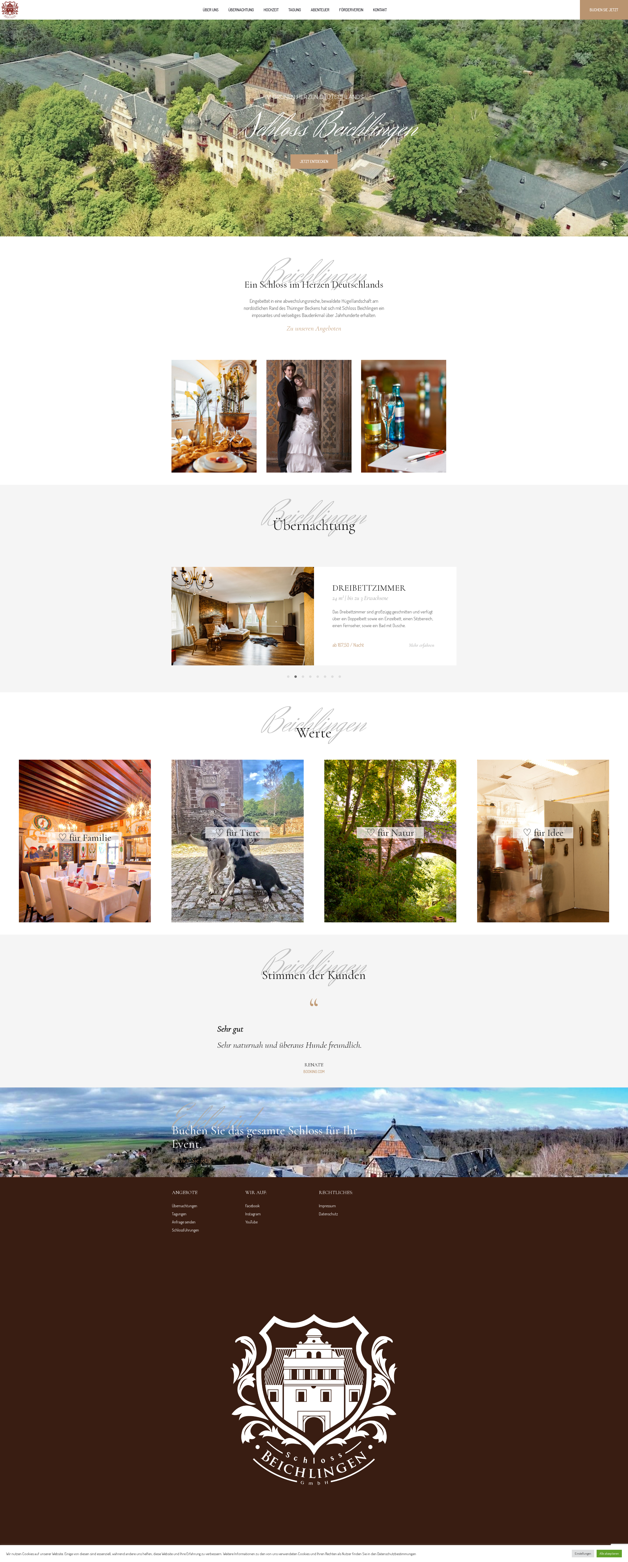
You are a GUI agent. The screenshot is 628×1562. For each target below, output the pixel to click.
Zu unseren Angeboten (314, 328)
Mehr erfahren (421, 645)
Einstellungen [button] (583, 1553)
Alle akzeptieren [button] (609, 1553)
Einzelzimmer (363, 588)
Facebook (252, 1267)
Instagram (253, 1275)
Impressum (327, 1267)
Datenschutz (328, 1275)
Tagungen (179, 1275)
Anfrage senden (184, 1283)
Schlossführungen (185, 1291)
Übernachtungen (184, 1267)
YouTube (251, 1283)
